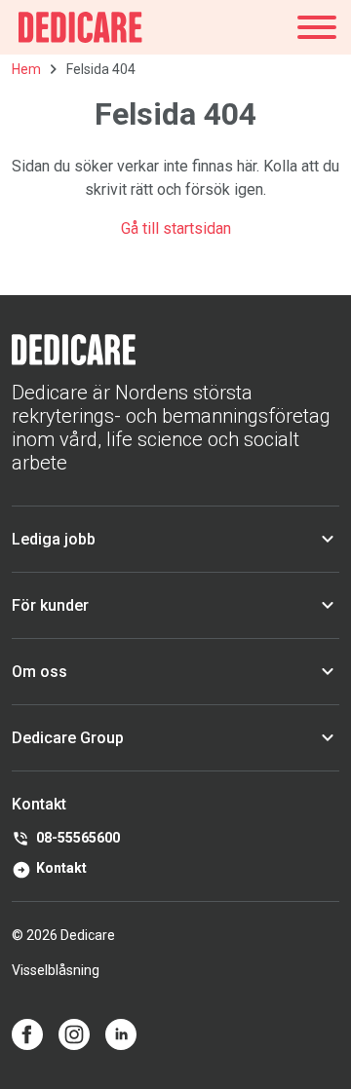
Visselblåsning (55, 970)
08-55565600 (78, 837)
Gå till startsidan (176, 228)
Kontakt (61, 868)
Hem (26, 69)
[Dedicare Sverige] (80, 27)
